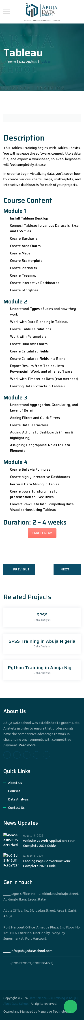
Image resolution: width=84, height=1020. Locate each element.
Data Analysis (42, 620)
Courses (14, 791)
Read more (27, 745)
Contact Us (16, 807)
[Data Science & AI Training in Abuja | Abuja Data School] (42, 11)
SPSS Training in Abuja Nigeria (42, 641)
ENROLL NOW (42, 533)
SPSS (42, 614)
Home (11, 61)
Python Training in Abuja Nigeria (44, 667)
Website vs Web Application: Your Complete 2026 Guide (49, 843)
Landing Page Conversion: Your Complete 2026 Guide (46, 863)
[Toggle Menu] (6, 11)
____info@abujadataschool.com (27, 951)
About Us (15, 783)
